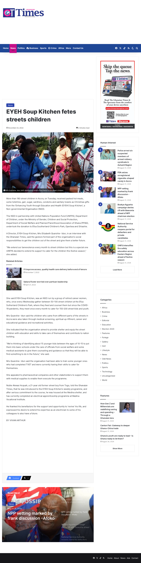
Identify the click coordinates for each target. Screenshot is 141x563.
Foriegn (105, 337)
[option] (48, 514)
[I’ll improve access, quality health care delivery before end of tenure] (13, 273)
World (104, 380)
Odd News (106, 359)
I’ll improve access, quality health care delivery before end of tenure (55, 269)
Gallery (105, 342)
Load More (117, 270)
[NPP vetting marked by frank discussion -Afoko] (108, 192)
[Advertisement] (94, 22)
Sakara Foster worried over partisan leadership (46, 282)
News (13, 48)
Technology (107, 371)
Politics (21, 48)
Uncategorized (108, 376)
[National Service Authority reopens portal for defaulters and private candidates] (108, 227)
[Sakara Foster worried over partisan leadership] (13, 285)
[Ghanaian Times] (23, 12)
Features (106, 333)
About (116, 558)
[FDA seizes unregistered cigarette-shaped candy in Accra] (108, 176)
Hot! (104, 346)
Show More (117, 448)
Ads (128, 558)
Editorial (105, 320)
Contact (134, 558)
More (68, 48)
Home (6, 48)
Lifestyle (106, 350)
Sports (43, 48)
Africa (61, 48)
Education (106, 325)
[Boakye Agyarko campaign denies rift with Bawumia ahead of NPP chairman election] (108, 208)
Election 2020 (108, 329)
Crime (53, 48)
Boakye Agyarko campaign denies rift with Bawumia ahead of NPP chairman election (126, 210)
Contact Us (78, 48)
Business (33, 48)
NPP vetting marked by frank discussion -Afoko (31, 516)
